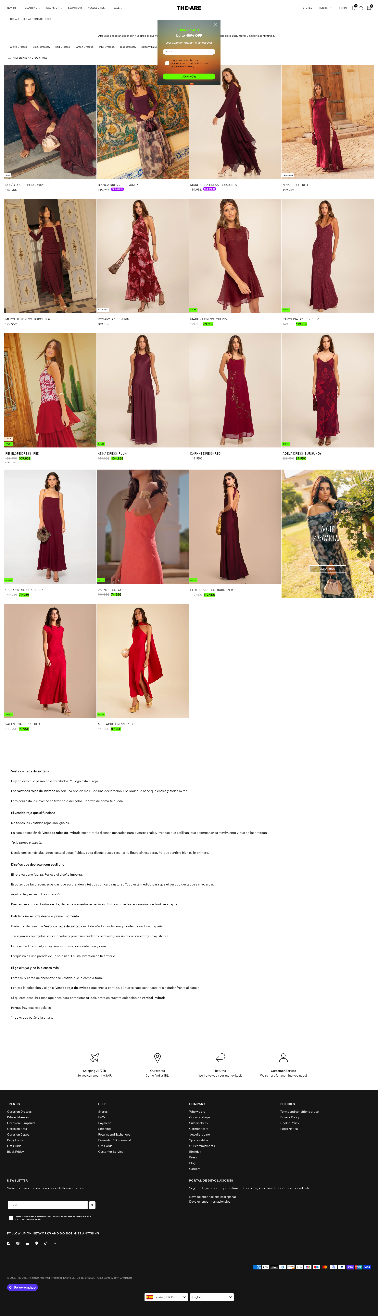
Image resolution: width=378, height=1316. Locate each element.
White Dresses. (18, 46)
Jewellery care (199, 1134)
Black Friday (15, 1151)
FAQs (102, 1117)
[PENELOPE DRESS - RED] (50, 390)
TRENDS (13, 1104)
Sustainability (198, 1123)
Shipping (104, 1129)
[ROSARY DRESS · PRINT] (143, 256)
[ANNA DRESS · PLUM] (143, 390)
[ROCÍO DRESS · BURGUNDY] (50, 122)
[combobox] (166, 1297)
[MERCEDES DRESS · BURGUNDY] (50, 256)
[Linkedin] (57, 1243)
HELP (102, 1104)
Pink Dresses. (107, 46)
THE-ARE (15, 19)
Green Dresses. (85, 46)
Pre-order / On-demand (114, 1140)
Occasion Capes (18, 1134)
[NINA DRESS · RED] (328, 122)
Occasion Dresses (19, 1111)
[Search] (361, 8)
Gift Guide (14, 1146)
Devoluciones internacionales (209, 1201)
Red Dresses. (62, 46)
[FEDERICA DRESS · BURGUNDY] (235, 527)
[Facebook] (11, 1243)
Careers (194, 1169)
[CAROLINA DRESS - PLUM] (328, 256)
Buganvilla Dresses (152, 46)
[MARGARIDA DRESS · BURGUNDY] (235, 122)
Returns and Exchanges (114, 1134)
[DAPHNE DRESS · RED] (235, 390)
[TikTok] (48, 1243)
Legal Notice (289, 1129)
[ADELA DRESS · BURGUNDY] (328, 390)
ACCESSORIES (96, 7)
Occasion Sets (17, 1129)
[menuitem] (14, 8)
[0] (368, 8)
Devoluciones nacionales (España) (212, 1197)
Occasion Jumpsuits (21, 1123)
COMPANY (197, 1104)
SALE (117, 7)
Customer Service (110, 1151)
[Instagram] (20, 1243)
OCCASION (52, 7)
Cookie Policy (289, 1123)
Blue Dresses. (128, 46)
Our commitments (202, 1146)
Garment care (198, 1129)
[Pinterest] (39, 1243)
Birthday (195, 1151)
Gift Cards (105, 1146)
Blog (192, 1163)
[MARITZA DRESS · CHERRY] (235, 256)
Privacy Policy (289, 1117)
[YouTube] (30, 1243)
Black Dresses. (41, 46)
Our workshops (199, 1117)
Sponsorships (198, 1140)
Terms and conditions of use (299, 1111)
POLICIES (287, 1104)
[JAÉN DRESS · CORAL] (143, 527)
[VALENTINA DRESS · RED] (50, 661)
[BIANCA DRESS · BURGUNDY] (143, 122)
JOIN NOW (189, 76)
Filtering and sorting (30, 57)
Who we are (197, 1111)
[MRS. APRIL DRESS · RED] (143, 661)
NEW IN (11, 7)
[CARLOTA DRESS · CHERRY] (50, 527)
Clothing (31, 7)
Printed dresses (18, 1117)
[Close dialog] (215, 24)
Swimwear (75, 7)
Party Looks (15, 1140)
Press (193, 1157)
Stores (102, 1111)
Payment (104, 1123)
